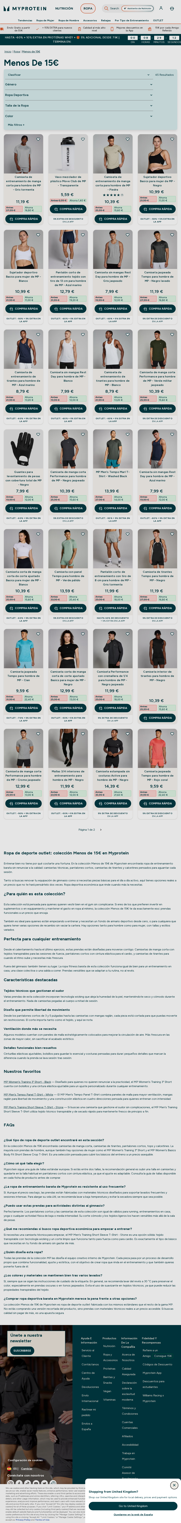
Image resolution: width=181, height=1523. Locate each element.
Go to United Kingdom (133, 1506)
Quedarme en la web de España (133, 1514)
